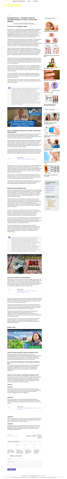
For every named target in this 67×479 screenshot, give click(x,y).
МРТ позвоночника (51, 202)
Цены (48, 207)
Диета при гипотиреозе (48, 68)
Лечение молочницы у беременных (51, 31)
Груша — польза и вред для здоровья (26, 159)
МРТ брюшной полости (52, 206)
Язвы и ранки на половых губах (50, 43)
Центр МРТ (49, 199)
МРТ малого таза (51, 204)
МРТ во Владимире (13, 5)
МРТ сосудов (50, 203)
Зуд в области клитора (48, 92)
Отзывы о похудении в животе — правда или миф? (11, 452)
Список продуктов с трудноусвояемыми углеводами (28, 452)
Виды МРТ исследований (51, 200)
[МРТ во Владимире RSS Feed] (2, 477)
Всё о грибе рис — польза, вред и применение (37, 452)
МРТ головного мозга (52, 201)
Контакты (48, 208)
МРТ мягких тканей (51, 205)
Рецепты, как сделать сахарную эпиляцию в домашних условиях (19, 452)
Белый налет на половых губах (50, 80)
